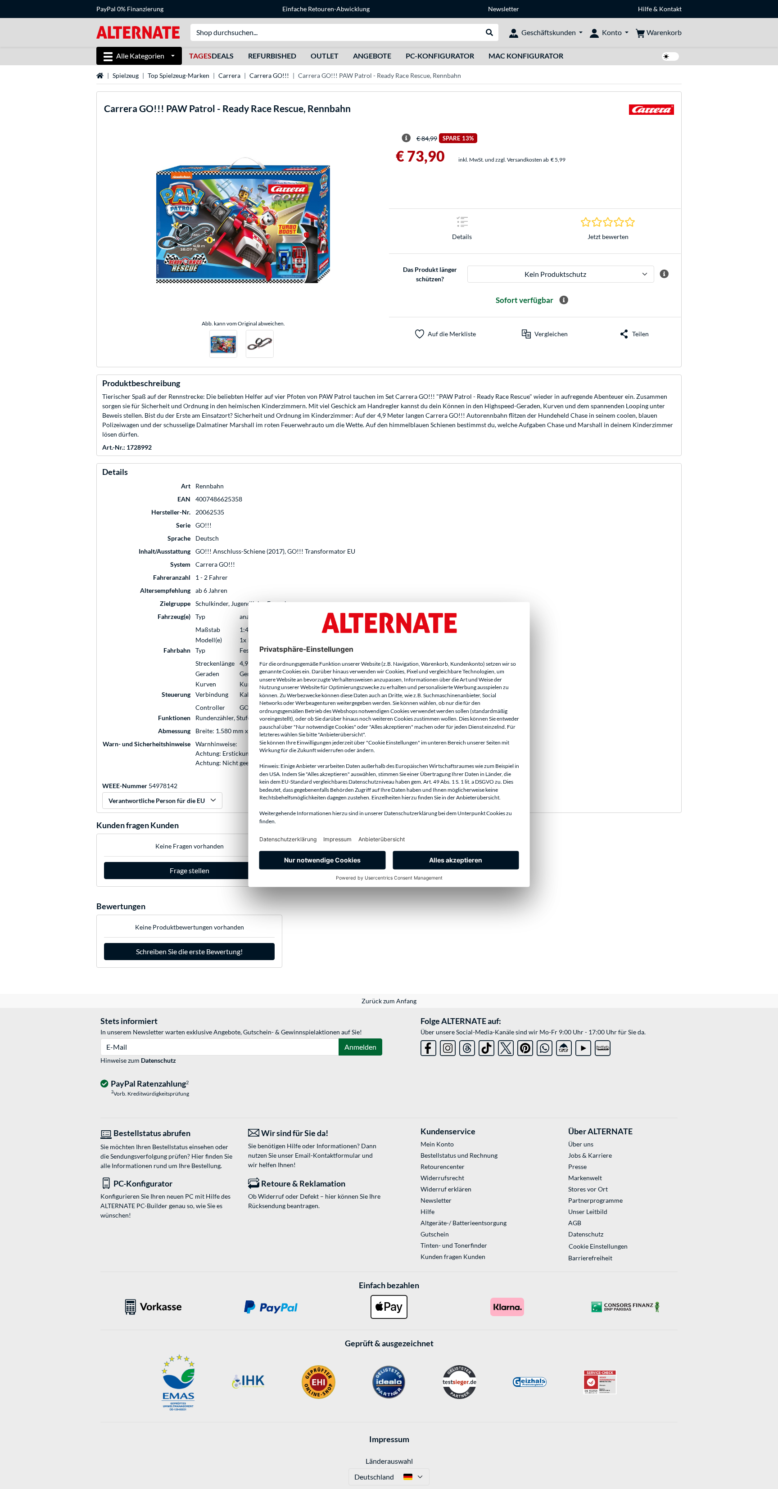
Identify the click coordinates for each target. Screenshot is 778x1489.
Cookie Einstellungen (598, 1246)
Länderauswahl (389, 1461)
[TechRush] (564, 1046)
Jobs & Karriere (590, 1155)
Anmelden (360, 1046)
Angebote (372, 55)
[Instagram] (448, 1046)
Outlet (325, 55)
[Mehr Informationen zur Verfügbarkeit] (563, 300)
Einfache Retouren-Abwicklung (326, 9)
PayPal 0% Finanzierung (129, 9)
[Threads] (467, 1046)
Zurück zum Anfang (389, 1001)
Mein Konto (437, 1144)
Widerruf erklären (446, 1189)
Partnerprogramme (595, 1200)
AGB (574, 1223)
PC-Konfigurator (440, 55)
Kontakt (670, 9)
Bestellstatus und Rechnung (459, 1155)
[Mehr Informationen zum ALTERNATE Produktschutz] (664, 274)
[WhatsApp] (544, 1046)
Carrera (229, 75)
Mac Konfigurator (526, 55)
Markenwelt (585, 1178)
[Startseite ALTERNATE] (138, 31)
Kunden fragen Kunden (453, 1256)
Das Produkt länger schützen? (430, 274)
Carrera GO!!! (269, 75)
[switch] (670, 56)
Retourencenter (443, 1166)
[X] (506, 1046)
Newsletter (503, 9)
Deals (211, 55)
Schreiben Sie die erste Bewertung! (189, 951)
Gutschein (435, 1234)
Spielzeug (126, 75)
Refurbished (272, 55)
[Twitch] (603, 1046)
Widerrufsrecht (442, 1178)
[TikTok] (486, 1046)
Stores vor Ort (588, 1189)
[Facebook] (428, 1046)
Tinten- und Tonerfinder (454, 1245)
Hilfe (645, 9)
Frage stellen (189, 870)
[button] (545, 334)
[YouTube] (583, 1046)
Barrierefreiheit (590, 1258)
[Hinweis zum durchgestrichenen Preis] (406, 138)
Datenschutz (158, 1060)
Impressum (389, 1439)
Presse (577, 1166)
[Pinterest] (525, 1046)
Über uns (580, 1144)
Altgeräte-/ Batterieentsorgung (464, 1223)
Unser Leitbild (587, 1211)
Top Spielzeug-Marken (178, 75)
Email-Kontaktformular (328, 1155)
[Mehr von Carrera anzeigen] (651, 112)
